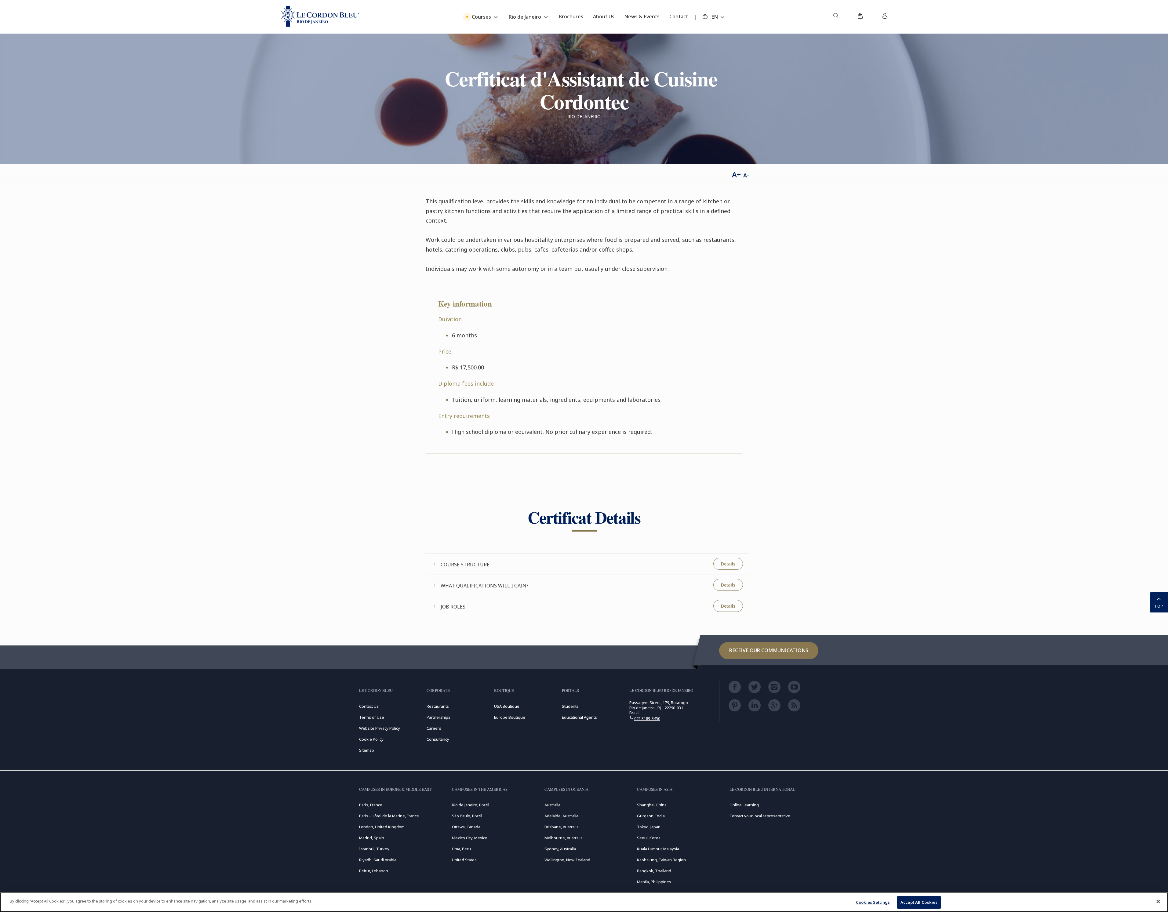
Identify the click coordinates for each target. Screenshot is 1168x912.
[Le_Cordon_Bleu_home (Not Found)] (320, 17)
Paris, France (370, 805)
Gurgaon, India (651, 816)
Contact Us (369, 706)
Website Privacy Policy (379, 728)
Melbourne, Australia (563, 838)
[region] (584, 902)
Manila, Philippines (654, 882)
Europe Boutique (509, 717)
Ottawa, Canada (466, 827)
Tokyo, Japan (648, 827)
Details (728, 564)
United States (464, 860)
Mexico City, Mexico (469, 838)
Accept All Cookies (919, 902)
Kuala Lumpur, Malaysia (658, 849)
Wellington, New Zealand (567, 860)
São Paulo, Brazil (467, 816)
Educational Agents (579, 717)
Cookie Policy (371, 739)
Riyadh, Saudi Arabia (377, 860)
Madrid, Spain (371, 838)
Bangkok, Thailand (654, 871)
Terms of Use (371, 717)
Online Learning (744, 805)
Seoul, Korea (648, 838)
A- (746, 175)
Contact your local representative (760, 816)
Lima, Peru (461, 849)
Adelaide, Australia (561, 816)
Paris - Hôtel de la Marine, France (389, 816)
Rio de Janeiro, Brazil (470, 805)
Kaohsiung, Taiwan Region (661, 860)
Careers (434, 728)
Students (570, 706)
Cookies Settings (873, 902)
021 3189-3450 (647, 718)
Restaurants (438, 706)
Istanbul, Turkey (374, 849)
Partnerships (438, 717)
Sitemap (366, 750)
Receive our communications (768, 650)
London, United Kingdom (382, 827)
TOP (1158, 606)
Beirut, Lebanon (373, 871)
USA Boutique (506, 706)
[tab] (587, 564)
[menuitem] (836, 17)
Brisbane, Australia (561, 827)
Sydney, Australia (560, 849)
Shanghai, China (652, 805)
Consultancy (438, 739)
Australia (552, 805)
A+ (736, 174)
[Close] (1158, 901)
